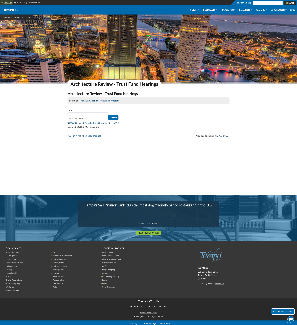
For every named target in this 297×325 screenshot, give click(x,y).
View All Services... (13, 290)
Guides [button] (194, 9)
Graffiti (105, 266)
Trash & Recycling (13, 283)
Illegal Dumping (108, 270)
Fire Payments (58, 263)
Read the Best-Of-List (148, 233)
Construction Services (14, 263)
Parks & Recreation (60, 266)
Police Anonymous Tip (110, 276)
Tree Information (59, 283)
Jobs (292, 9)
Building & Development (62, 256)
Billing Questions (12, 256)
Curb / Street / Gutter (110, 256)
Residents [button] (244, 9)
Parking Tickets (59, 270)
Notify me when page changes (86, 135)
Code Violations (108, 252)
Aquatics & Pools (12, 252)
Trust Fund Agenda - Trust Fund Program (99, 100)
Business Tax (11, 259)
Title (70, 110)
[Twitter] (154, 306)
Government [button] (277, 9)
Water (55, 287)
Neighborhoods (12, 266)
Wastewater (10, 287)
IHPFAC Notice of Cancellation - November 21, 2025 (92, 123)
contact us (219, 283)
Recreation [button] (227, 9)
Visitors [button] (260, 9)
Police (8, 276)
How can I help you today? (283, 311)
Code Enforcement (60, 259)
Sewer (104, 280)
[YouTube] (165, 306)
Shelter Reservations (14, 280)
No (227, 135)
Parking (9, 270)
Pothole (105, 273)
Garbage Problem (109, 263)
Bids (54, 252)
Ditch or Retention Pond (111, 259)
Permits (56, 273)
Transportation (58, 280)
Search (113, 117)
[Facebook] (149, 306)
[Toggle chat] (290, 319)
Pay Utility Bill (11, 273)
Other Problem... (108, 287)
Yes (220, 135)
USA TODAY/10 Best (149, 223)
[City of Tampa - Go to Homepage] (12, 10)
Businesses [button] (209, 9)
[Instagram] (159, 306)
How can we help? (244, 3)
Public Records (58, 276)
